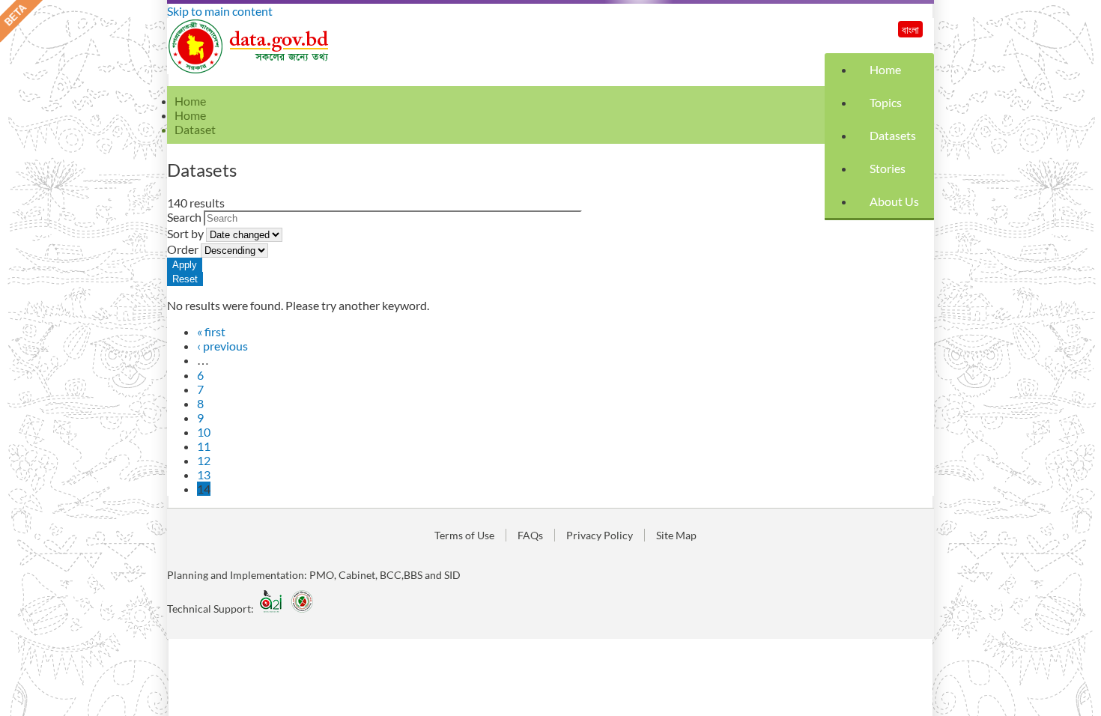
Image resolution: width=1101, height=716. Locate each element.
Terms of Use (464, 535)
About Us (894, 201)
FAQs (530, 535)
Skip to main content (220, 11)
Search (185, 217)
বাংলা (910, 29)
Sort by (186, 233)
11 (203, 446)
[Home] (249, 69)
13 (203, 474)
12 (203, 460)
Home (885, 69)
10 (203, 432)
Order (184, 249)
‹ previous (222, 346)
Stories (888, 168)
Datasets (893, 135)
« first (211, 331)
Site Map (676, 535)
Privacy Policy (599, 535)
